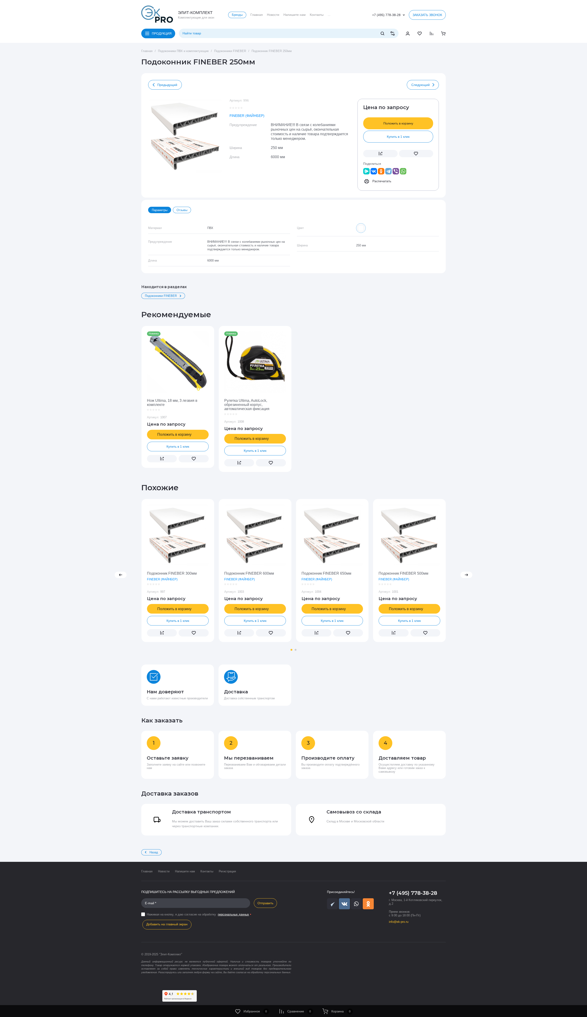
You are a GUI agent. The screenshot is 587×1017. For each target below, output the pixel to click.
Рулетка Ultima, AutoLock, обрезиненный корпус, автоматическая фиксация (246, 405)
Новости (163, 871)
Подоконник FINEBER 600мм (249, 573)
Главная (146, 871)
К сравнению (380, 153)
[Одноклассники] (381, 171)
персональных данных (233, 914)
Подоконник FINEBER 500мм (403, 573)
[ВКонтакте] (374, 171)
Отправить (265, 903)
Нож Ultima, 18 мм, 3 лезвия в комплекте (172, 403)
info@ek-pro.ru (398, 921)
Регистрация (227, 871)
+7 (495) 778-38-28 (386, 15)
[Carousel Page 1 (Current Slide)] (291, 650)
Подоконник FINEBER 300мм (172, 573)
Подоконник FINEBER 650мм (326, 573)
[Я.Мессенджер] (366, 171)
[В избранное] (416, 153)
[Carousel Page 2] (295, 650)
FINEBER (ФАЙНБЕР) (247, 116)
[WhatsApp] (403, 171)
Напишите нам (185, 871)
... (329, 15)
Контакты (206, 871)
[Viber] (396, 171)
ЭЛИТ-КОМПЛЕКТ (195, 12)
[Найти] (382, 33)
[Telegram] (388, 171)
